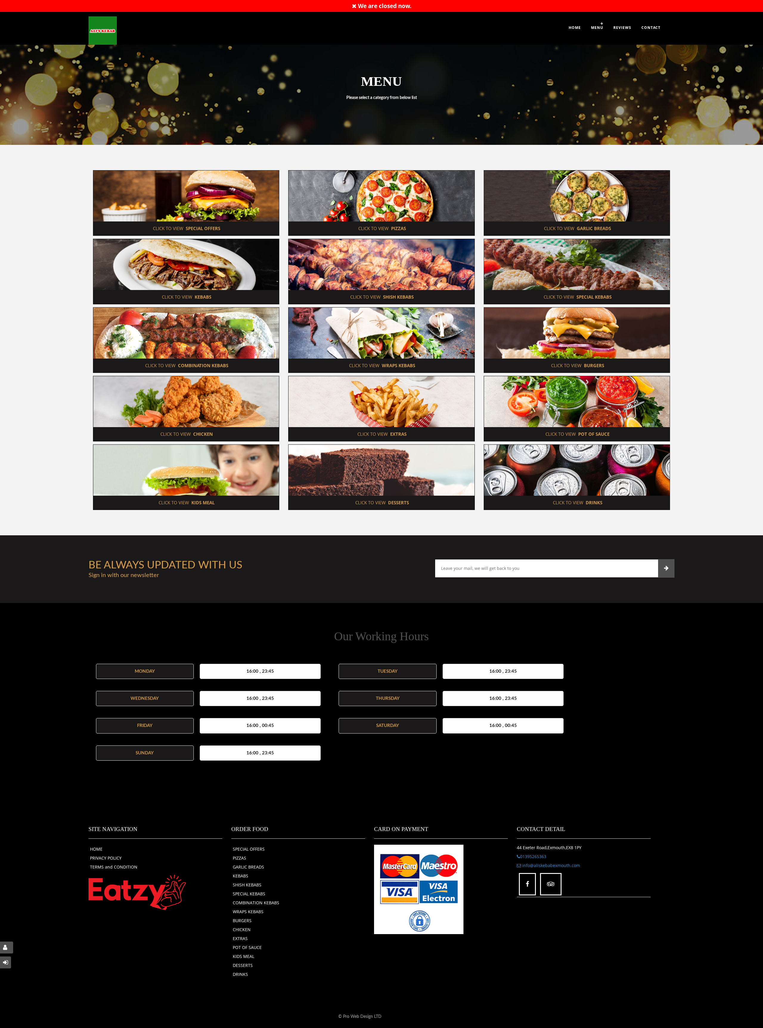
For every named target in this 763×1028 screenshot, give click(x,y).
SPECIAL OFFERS (249, 849)
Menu (597, 27)
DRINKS (240, 974)
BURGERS (242, 920)
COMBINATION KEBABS (256, 902)
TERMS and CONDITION (113, 867)
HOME (96, 849)
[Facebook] (527, 884)
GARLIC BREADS (248, 867)
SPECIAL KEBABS (249, 894)
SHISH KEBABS (247, 885)
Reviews (622, 27)
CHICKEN (242, 929)
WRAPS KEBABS (248, 911)
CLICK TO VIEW (186, 228)
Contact (650, 27)
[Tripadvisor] (551, 884)
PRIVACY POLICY (106, 858)
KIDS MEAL (243, 956)
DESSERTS (243, 965)
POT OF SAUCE (247, 947)
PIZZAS (239, 858)
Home (575, 27)
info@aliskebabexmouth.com (550, 865)
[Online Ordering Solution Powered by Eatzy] (137, 892)
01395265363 (533, 856)
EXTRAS (240, 938)
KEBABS (240, 876)
